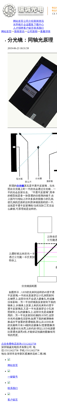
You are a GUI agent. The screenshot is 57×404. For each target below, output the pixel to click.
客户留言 (28, 28)
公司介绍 (28, 21)
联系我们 (39, 28)
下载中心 (39, 24)
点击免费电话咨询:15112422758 (18, 343)
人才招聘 (18, 28)
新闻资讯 (39, 21)
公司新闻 (32, 31)
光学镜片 (18, 24)
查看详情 (45, 31)
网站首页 (18, 21)
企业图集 (28, 24)
